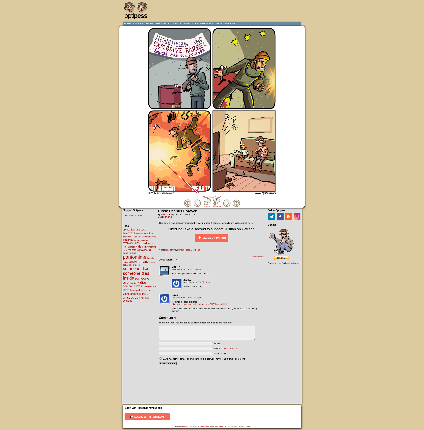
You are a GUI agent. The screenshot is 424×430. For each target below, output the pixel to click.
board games (128, 237)
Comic (169, 217)
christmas (139, 236)
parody (150, 258)
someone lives (132, 286)
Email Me (230, 23)
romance (143, 261)
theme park (135, 290)
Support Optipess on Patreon (203, 23)
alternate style (138, 229)
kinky (145, 246)
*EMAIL (225, 348)
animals (129, 233)
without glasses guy (136, 295)
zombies (127, 300)
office (150, 250)
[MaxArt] (164, 270)
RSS (236, 427)
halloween (148, 243)
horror (126, 246)
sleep (137, 265)
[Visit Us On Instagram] (297, 220)
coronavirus (150, 237)
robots (133, 262)
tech (126, 290)
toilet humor (146, 290)
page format (129, 253)
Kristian (164, 214)
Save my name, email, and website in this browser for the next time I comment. (204, 358)
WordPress (204, 427)
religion (126, 262)
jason (132, 247)
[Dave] (164, 299)
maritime (152, 247)
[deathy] (176, 284)
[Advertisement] (212, 9)
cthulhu (127, 239)
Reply (198, 269)
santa (153, 262)
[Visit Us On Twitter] (271, 220)
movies (143, 249)
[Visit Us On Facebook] (280, 220)
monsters (133, 250)
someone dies (136, 268)
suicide (152, 286)
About (149, 23)
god (141, 243)
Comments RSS (257, 257)
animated (139, 234)
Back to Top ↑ (244, 427)
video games (131, 293)
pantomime (134, 257)
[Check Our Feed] (288, 220)
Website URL (220, 353)
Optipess (137, 12)
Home (127, 23)
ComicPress (218, 427)
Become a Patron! (133, 215)
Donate (176, 23)
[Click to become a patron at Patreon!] (211, 242)
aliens (126, 229)
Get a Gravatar (230, 348)
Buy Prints (162, 23)
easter (145, 240)
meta (125, 250)
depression (137, 240)
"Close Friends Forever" (212, 197)
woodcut (145, 298)
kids (139, 246)
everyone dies (131, 243)
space (145, 286)
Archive (138, 23)
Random (207, 206)
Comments (216, 203)
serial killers (128, 265)
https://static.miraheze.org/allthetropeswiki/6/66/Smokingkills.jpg (200, 304)
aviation (148, 233)
